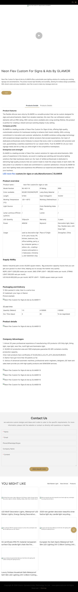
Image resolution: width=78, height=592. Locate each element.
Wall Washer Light (52, 483)
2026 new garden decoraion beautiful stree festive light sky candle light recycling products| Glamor (57, 513)
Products (73, 483)
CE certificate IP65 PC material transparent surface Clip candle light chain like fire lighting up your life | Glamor (18, 543)
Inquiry (6, 92)
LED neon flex (9, 174)
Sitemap (43, 588)
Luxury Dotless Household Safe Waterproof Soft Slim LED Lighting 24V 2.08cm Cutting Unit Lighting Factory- (18, 573)
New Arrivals (64, 483)
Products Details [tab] (32, 105)
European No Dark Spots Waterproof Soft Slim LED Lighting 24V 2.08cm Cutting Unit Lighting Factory (57, 543)
